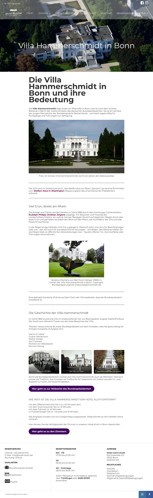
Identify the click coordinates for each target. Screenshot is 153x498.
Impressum (112, 471)
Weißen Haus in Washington (49, 191)
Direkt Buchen (65, 13)
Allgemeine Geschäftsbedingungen (125, 478)
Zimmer (43, 13)
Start (29, 13)
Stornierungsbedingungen (120, 476)
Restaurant (88, 13)
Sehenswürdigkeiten (131, 13)
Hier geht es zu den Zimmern (49, 431)
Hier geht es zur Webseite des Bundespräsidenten (61, 388)
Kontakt (106, 13)
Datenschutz (113, 473)
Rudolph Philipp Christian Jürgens (47, 215)
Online (18, 457)
